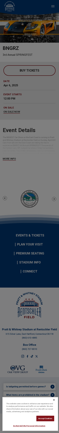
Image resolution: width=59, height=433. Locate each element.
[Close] (54, 400)
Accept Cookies (45, 418)
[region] (30, 414)
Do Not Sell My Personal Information (29, 426)
